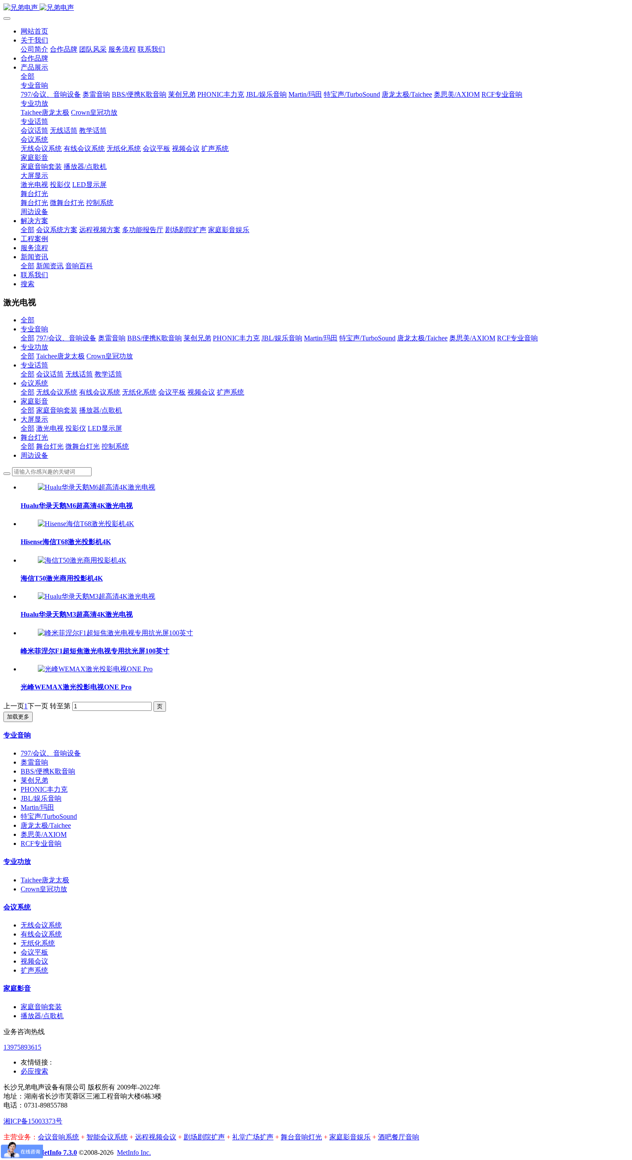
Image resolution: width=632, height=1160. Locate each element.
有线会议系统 (99, 392)
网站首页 (34, 31)
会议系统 (34, 383)
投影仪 (75, 428)
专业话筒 (34, 365)
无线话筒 (79, 374)
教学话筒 (108, 374)
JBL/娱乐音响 (281, 338)
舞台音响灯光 (301, 1137)
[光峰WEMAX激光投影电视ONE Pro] (95, 669)
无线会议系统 (56, 392)
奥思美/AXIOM (472, 338)
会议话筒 (50, 374)
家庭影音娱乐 (350, 1137)
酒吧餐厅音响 (398, 1137)
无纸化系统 (139, 392)
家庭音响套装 (56, 410)
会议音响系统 (58, 1137)
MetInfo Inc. (134, 1152)
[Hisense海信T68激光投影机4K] (86, 523)
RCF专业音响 (517, 338)
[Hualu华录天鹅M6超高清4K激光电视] (96, 487)
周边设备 (34, 455)
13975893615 (22, 1047)
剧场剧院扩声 (204, 1137)
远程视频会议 (155, 1137)
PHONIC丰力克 (236, 338)
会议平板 (172, 392)
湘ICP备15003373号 (32, 1121)
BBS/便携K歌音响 (154, 338)
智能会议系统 (107, 1137)
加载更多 (18, 716)
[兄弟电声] (316, 7)
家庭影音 (34, 401)
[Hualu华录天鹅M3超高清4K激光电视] (96, 596)
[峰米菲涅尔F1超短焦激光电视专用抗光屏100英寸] (115, 633)
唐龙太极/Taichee (422, 338)
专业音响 (34, 329)
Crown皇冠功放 (109, 356)
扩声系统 (230, 392)
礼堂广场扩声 (252, 1137)
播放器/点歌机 (100, 410)
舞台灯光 (34, 437)
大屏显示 (34, 419)
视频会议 (201, 392)
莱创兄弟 (197, 338)
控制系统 (115, 446)
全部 (27, 76)
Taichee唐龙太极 (60, 356)
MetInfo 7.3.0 (57, 1152)
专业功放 (34, 347)
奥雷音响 (112, 338)
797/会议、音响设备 (66, 338)
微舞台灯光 (82, 446)
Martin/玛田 (320, 338)
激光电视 (50, 428)
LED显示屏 (105, 428)
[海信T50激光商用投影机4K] (82, 560)
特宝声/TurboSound (367, 338)
